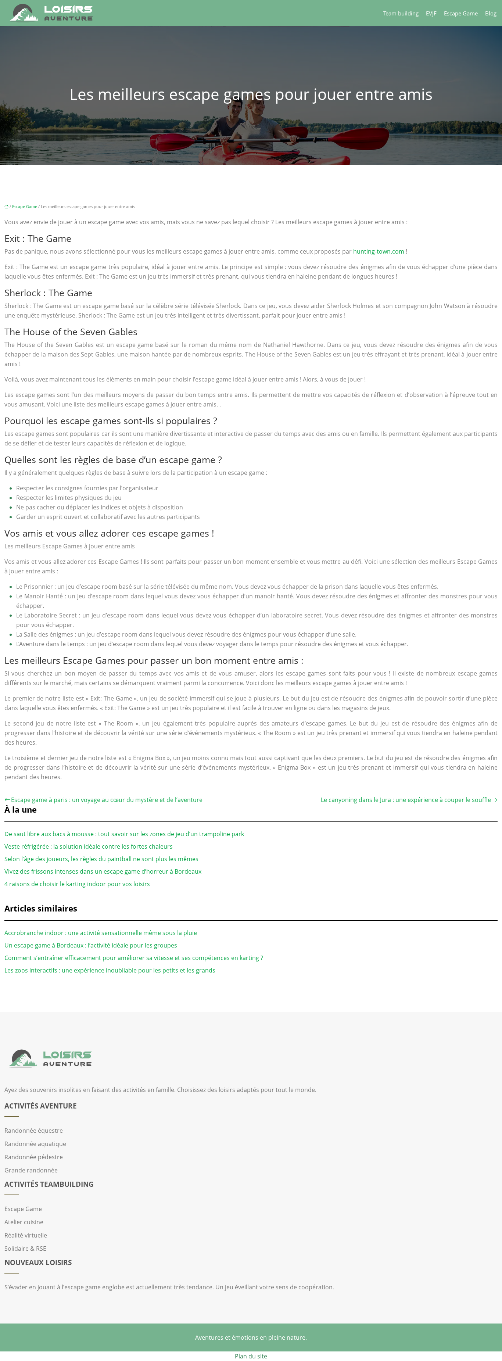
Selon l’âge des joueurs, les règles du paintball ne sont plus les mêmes (101, 859)
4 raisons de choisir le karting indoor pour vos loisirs (77, 884)
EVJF (431, 13)
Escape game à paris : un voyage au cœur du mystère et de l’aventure (106, 800)
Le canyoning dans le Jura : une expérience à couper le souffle (406, 800)
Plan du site (251, 1356)
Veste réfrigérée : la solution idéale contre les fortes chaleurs (88, 846)
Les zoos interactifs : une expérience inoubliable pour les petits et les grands (109, 970)
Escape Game (461, 13)
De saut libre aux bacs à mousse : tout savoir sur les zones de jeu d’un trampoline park (124, 834)
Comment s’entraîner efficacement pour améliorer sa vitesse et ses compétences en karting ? (133, 958)
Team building (401, 13)
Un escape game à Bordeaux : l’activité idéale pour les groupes (90, 945)
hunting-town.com (378, 251)
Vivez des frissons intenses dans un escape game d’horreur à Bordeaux (102, 871)
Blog (490, 13)
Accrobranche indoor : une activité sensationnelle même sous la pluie (100, 933)
